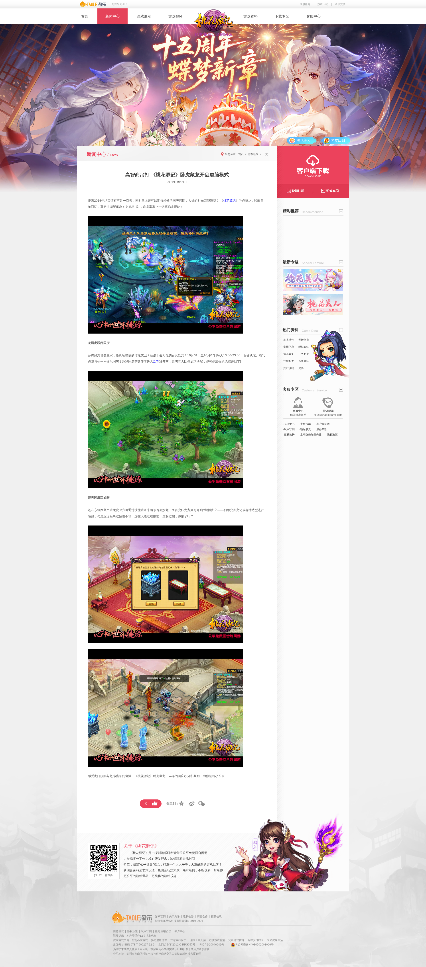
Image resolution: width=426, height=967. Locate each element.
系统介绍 (303, 361)
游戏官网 (160, 916)
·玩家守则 (289, 429)
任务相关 (303, 354)
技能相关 (288, 361)
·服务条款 (321, 429)
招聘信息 (216, 916)
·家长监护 (289, 434)
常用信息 (288, 346)
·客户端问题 (323, 424)
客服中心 (313, 16)
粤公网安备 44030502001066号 (254, 944)
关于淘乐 (174, 916)
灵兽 (301, 368)
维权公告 (188, 916)
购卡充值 (340, 4)
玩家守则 (146, 931)
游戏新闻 (253, 154)
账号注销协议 (163, 931)
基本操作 (288, 339)
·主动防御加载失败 (310, 434)
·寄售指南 (305, 424)
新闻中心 (112, 16)
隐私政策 (132, 931)
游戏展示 (144, 16)
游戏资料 (250, 16)
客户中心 (179, 931)
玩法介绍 (303, 346)
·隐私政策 (332, 434)
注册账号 (305, 4)
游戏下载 (322, 4)
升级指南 (303, 339)
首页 (84, 16)
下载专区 (282, 16)
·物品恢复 (305, 429)
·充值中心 (289, 424)
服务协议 (118, 931)
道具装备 (288, 354)
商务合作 (202, 916)
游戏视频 (175, 16)
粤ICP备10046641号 (211, 944)
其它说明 (288, 368)
